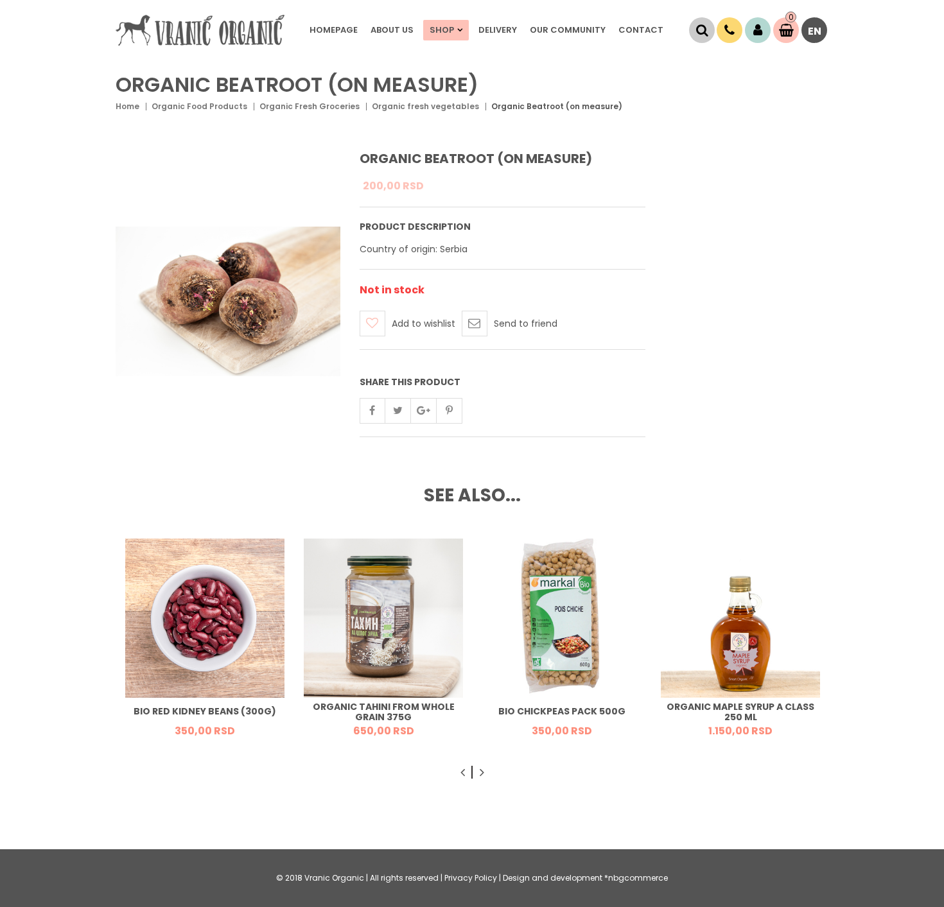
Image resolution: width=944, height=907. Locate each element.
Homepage (334, 30)
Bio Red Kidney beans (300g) (205, 712)
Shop (442, 30)
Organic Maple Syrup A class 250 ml (740, 712)
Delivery (497, 30)
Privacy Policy (470, 877)
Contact (640, 30)
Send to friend (525, 323)
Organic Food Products (199, 106)
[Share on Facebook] (372, 411)
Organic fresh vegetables (425, 106)
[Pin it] (449, 411)
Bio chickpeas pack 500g (561, 712)
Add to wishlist (423, 323)
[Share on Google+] (424, 411)
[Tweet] (398, 411)
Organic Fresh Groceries (309, 106)
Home (127, 106)
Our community (568, 30)
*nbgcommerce (636, 877)
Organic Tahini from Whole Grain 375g (384, 712)
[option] (205, 642)
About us (392, 30)
